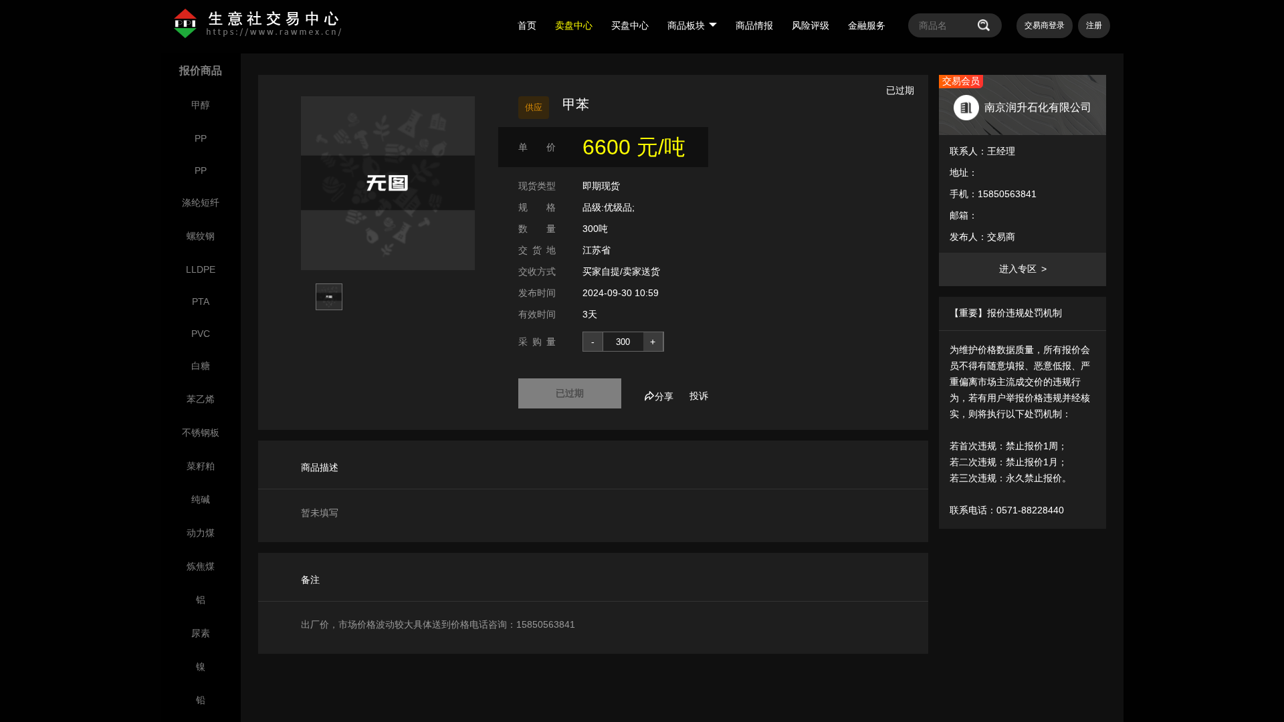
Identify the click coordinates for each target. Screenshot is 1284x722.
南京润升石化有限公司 (1037, 107)
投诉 (698, 395)
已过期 (570, 393)
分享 (664, 396)
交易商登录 (1045, 25)
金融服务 (866, 25)
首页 (527, 25)
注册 (1094, 25)
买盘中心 (630, 25)
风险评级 (810, 25)
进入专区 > (1023, 268)
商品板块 (686, 25)
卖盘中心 (574, 25)
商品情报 (754, 25)
